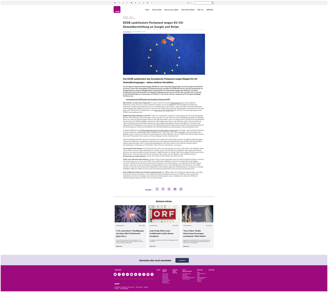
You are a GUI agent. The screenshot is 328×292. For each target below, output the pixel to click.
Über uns (200, 10)
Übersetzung (139, 287)
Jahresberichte (201, 273)
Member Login (186, 279)
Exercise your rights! (171, 10)
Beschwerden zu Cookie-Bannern (134, 156)
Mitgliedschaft (186, 273)
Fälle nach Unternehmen (166, 279)
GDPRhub (209, 10)
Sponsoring (185, 276)
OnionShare (200, 278)
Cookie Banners (127, 31)
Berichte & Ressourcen (165, 282)
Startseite (125, 17)
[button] (157, 189)
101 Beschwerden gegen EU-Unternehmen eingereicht (158, 130)
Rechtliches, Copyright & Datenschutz (125, 287)
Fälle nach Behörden (165, 277)
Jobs (198, 276)
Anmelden (182, 260)
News (147, 10)
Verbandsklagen (124, 288)
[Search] (212, 3)
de (189, 3)
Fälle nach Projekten (165, 274)
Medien (146, 287)
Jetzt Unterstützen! (188, 10)
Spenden (184, 275)
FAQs (198, 275)
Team (198, 272)
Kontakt (117, 288)
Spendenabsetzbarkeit (188, 277)
